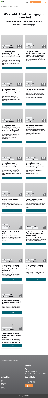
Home (2, 380)
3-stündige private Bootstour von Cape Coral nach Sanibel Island (11, 165)
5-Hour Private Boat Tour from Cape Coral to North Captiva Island (35, 267)
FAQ (1, 386)
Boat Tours (3, 382)
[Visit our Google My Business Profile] (29, 382)
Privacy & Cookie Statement (24, 396)
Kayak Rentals (3, 383)
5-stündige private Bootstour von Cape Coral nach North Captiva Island (35, 165)
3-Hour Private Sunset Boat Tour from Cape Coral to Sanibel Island (35, 233)
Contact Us (3, 389)
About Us (2, 384)
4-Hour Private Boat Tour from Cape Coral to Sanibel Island (11, 302)
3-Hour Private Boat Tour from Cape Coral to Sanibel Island (11, 335)
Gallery (2, 387)
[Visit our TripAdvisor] (34, 382)
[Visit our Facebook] (26, 382)
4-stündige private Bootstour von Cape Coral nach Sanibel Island (11, 91)
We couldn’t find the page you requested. (10, 6)
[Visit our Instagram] (31, 382)
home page (31, 25)
